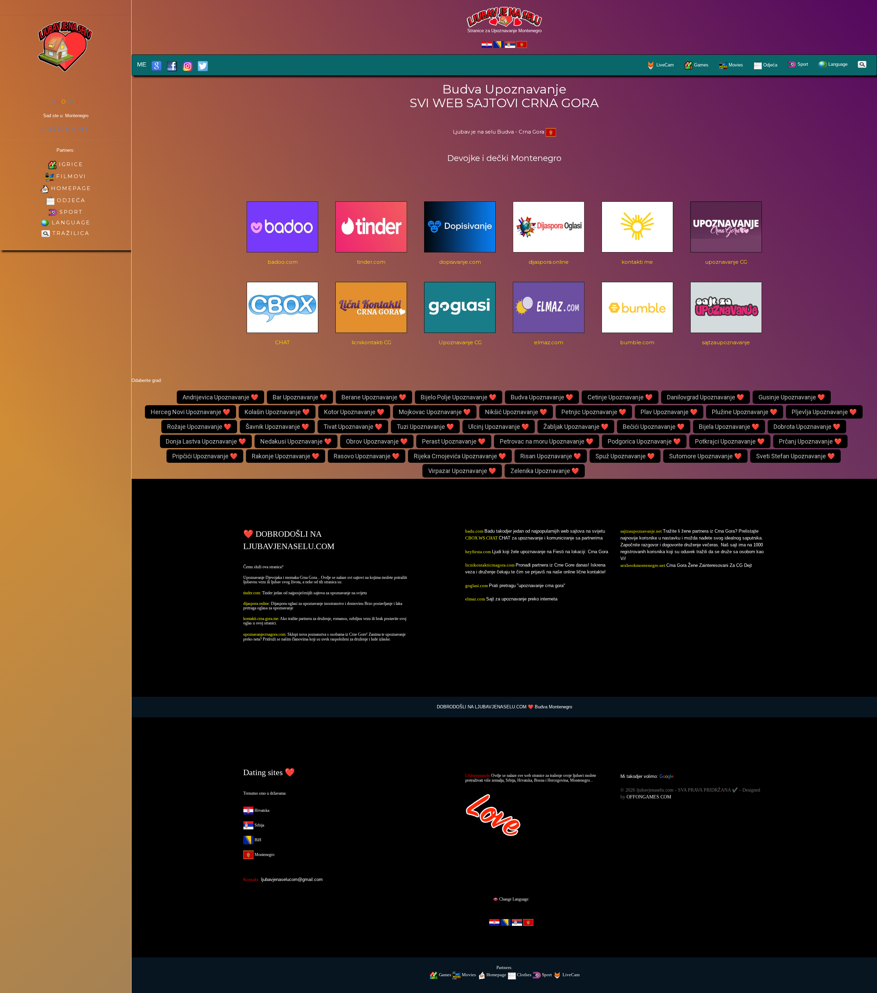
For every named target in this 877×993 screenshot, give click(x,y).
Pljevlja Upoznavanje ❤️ (824, 411)
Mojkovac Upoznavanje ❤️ (435, 411)
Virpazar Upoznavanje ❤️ (462, 470)
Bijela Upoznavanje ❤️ (729, 426)
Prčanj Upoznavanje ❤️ (810, 441)
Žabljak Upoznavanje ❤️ (575, 426)
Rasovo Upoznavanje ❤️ (366, 456)
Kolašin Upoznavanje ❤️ (277, 411)
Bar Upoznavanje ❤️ (300, 397)
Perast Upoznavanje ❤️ (453, 441)
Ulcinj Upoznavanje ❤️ (498, 426)
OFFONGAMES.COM (649, 796)
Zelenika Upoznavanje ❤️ (544, 470)
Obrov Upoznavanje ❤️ (377, 441)
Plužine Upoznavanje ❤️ (744, 411)
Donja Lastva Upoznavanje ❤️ (206, 441)
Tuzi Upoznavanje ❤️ (425, 426)
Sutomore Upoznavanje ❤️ (705, 456)
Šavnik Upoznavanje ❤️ (277, 426)
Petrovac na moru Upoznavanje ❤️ (546, 441)
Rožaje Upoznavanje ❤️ (199, 426)
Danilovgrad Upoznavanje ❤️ (705, 397)
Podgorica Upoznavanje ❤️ (644, 441)
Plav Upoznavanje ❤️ (669, 411)
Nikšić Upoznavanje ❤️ (516, 411)
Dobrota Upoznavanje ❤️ (807, 426)
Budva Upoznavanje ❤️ (542, 397)
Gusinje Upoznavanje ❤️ (791, 397)
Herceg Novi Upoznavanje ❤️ (190, 411)
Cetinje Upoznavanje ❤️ (620, 397)
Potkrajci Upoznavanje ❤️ (730, 441)
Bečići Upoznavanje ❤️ (653, 426)
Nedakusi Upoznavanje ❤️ (296, 441)
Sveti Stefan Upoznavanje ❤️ (795, 456)
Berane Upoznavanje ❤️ (374, 397)
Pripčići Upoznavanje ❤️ (204, 456)
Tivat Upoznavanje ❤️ (352, 426)
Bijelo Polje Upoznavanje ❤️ (458, 397)
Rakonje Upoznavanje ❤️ (285, 456)
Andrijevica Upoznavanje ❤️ (220, 397)
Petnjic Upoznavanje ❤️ (593, 411)
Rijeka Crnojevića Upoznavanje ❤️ (460, 456)
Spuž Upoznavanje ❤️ (625, 456)
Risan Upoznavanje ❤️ (550, 456)
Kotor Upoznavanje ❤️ (354, 411)
